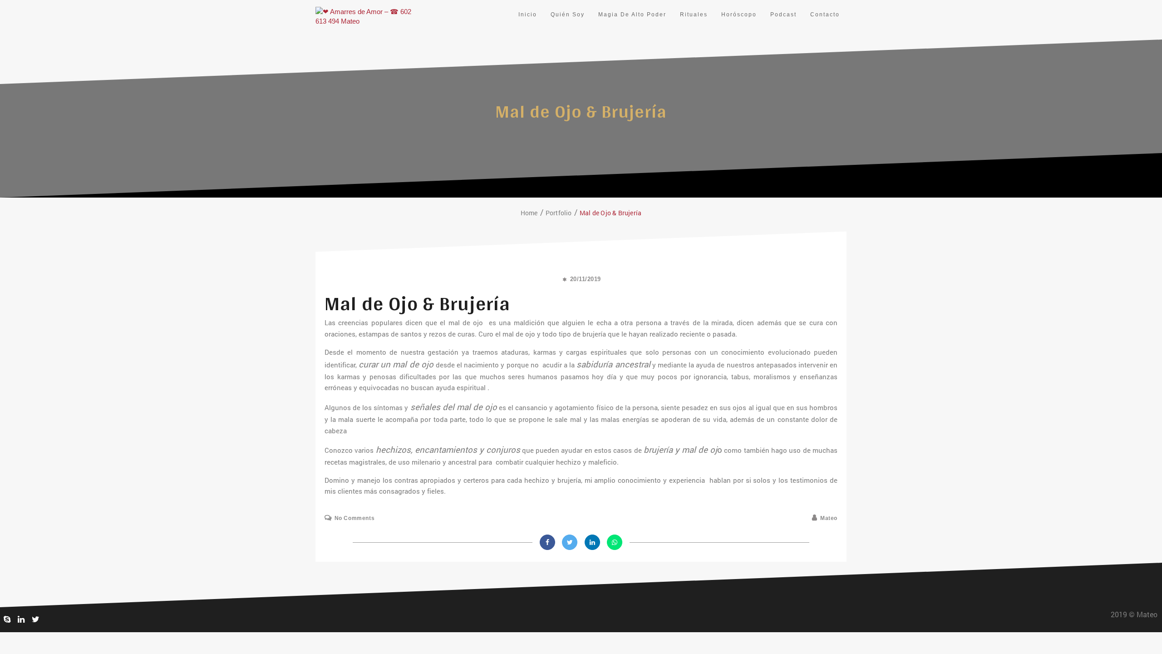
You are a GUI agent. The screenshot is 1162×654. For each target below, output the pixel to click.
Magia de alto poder (632, 14)
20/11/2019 (585, 279)
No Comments (354, 518)
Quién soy (568, 14)
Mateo (828, 518)
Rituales (694, 14)
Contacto (825, 14)
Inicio (527, 14)
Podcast (783, 14)
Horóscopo (739, 14)
